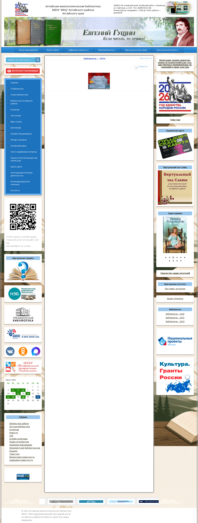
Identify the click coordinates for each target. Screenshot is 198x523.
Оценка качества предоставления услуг (24, 159)
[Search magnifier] (37, 59)
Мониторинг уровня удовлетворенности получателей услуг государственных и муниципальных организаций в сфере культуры (175, 63)
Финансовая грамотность (22, 457)
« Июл (8, 407)
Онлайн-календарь (18, 438)
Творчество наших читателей (175, 273)
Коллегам (15, 109)
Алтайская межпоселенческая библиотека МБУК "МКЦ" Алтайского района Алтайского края (73, 10)
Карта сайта (16, 166)
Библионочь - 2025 (175, 317)
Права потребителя (19, 441)
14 (28, 393)
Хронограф (16, 127)
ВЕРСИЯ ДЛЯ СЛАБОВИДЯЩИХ (24, 71)
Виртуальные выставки (136, 50)
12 (18, 393)
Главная (14, 82)
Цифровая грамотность (21, 460)
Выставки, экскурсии (175, 288)
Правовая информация (20, 444)
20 (23, 397)
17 (8, 397)
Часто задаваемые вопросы (24, 151)
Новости (13, 432)
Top (191, 516)
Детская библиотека (19, 426)
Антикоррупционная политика (20, 183)
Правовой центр (106, 50)
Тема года (14, 454)
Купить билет (53, 50)
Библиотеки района (19, 423)
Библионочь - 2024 (175, 321)
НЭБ (11, 435)
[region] (99, 31)
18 (13, 397)
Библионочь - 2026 (175, 313)
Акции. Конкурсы (175, 298)
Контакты (15, 190)
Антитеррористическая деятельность (21, 174)
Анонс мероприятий (28, 50)
